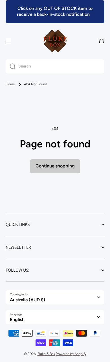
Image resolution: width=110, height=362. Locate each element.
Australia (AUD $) (27, 299)
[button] (101, 41)
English (17, 319)
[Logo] (55, 41)
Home (10, 84)
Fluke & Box (46, 354)
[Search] (11, 66)
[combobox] (55, 66)
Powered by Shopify (71, 354)
